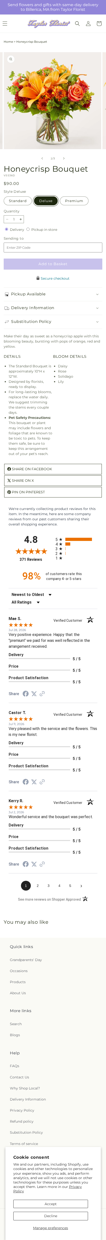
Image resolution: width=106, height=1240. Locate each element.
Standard (18, 201)
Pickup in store (44, 229)
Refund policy (22, 1121)
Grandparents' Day (26, 960)
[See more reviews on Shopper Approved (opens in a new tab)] (42, 694)
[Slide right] (63, 158)
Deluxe (46, 201)
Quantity (11, 211)
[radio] (76, 539)
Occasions (19, 971)
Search (16, 1024)
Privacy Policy (22, 1110)
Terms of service (24, 1144)
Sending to (21, 238)
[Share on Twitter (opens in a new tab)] (34, 694)
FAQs (14, 1066)
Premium (74, 201)
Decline (50, 1216)
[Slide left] (42, 158)
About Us (18, 993)
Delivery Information (28, 1099)
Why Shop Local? (25, 1088)
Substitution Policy (26, 1132)
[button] (77, 23)
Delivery (17, 229)
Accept (51, 1204)
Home (8, 41)
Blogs (15, 1035)
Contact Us (19, 1077)
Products (18, 982)
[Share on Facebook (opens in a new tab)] (26, 694)
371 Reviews (36, 559)
